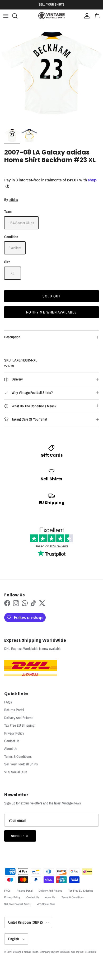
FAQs (8, 702)
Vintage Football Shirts (25, 952)
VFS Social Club (15, 772)
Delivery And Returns (18, 717)
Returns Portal (14, 709)
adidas (13, 199)
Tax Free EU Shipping (19, 725)
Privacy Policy (14, 733)
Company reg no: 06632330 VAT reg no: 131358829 (68, 952)
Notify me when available (51, 312)
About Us (10, 748)
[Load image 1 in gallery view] (51, 73)
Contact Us (11, 741)
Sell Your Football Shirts (21, 764)
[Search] (17, 16)
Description (12, 337)
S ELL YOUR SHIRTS (51, 4)
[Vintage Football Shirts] (51, 15)
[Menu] (6, 16)
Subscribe (20, 836)
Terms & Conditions (18, 756)
